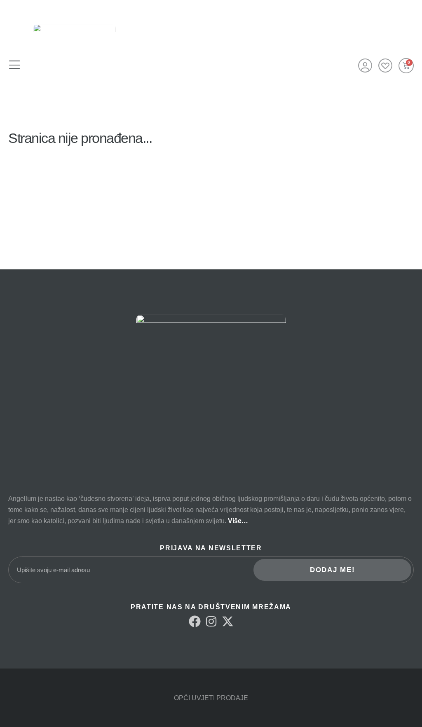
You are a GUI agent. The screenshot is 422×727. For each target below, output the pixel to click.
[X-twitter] (228, 621)
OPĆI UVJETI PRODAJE (211, 697)
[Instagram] (211, 621)
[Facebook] (195, 621)
